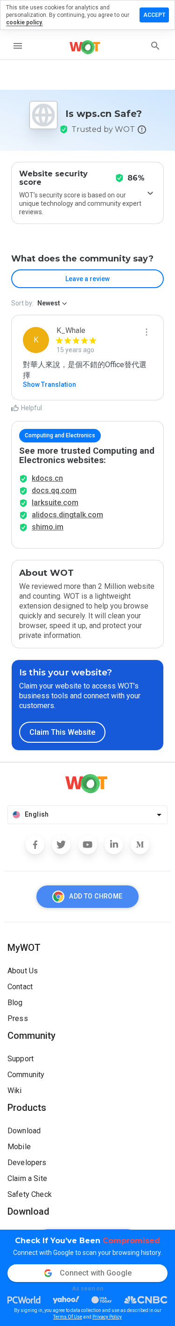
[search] (155, 46)
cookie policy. (24, 22)
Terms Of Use (67, 1316)
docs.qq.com (54, 490)
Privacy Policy (107, 1316)
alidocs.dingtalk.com (67, 514)
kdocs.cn (47, 478)
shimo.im (47, 526)
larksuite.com (55, 502)
